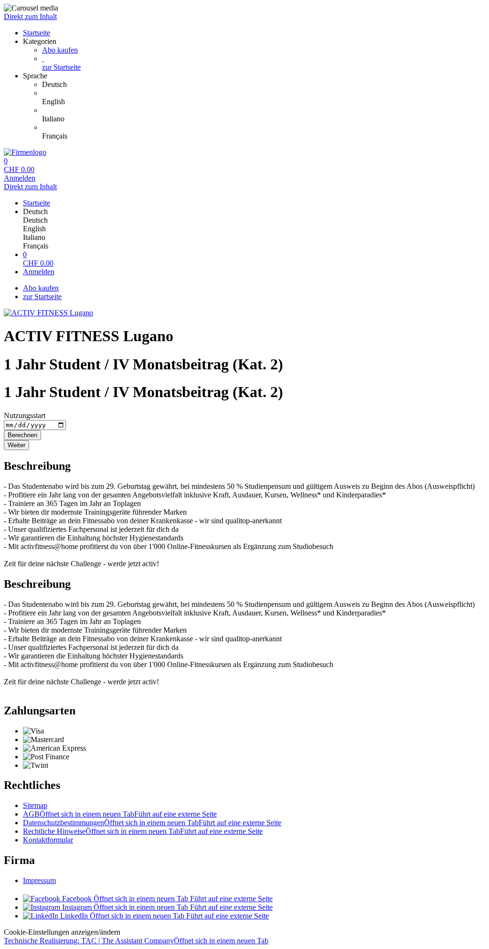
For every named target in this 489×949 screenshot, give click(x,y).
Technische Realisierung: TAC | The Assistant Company (136, 941)
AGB (120, 814)
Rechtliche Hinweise (143, 831)
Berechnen (22, 435)
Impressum (39, 880)
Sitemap (35, 805)
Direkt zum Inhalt (30, 16)
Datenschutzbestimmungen (152, 823)
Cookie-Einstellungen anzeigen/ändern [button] (62, 932)
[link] (263, 84)
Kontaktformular (48, 840)
